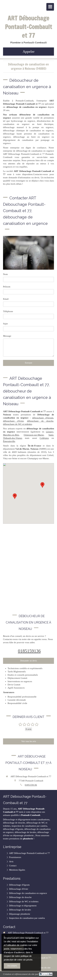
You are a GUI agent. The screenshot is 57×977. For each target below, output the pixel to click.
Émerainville (9, 441)
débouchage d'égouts (42, 418)
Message (7, 336)
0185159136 (29, 650)
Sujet (5, 323)
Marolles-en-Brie (11, 435)
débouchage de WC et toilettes (17, 424)
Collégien (44, 438)
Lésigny (49, 432)
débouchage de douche (40, 421)
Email (6, 299)
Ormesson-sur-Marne (34, 435)
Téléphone (8, 311)
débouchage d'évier (13, 421)
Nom (5, 274)
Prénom (6, 286)
